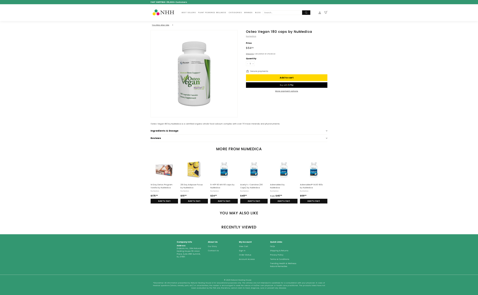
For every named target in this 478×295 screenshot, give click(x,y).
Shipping (250, 54)
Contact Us (213, 250)
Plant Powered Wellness (212, 12)
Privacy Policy (276, 255)
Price (249, 43)
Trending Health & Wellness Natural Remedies (283, 264)
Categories (235, 12)
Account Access (247, 259)
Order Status (245, 255)
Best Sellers (189, 12)
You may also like (160, 25)
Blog (258, 12)
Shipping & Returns (279, 250)
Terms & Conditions (279, 259)
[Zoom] (194, 73)
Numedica (251, 36)
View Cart (243, 246)
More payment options (286, 91)
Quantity (251, 58)
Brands (248, 12)
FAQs (272, 246)
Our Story (212, 246)
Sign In (242, 250)
